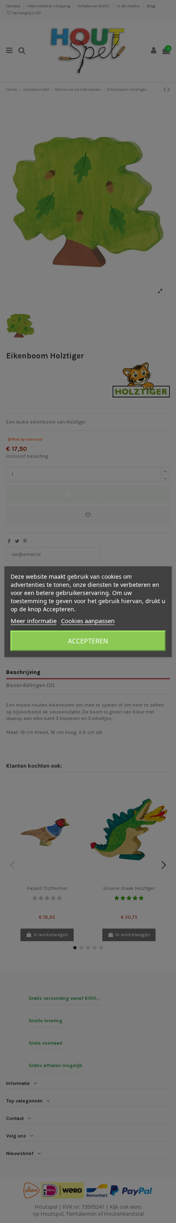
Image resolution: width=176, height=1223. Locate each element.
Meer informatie (33, 620)
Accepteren (88, 640)
